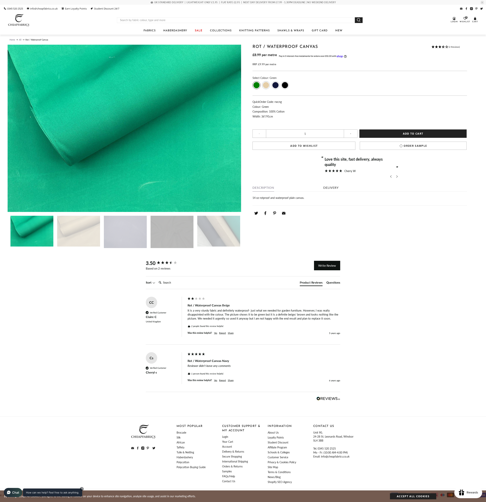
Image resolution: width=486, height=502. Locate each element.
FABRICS (150, 30)
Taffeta (180, 447)
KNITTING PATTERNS (254, 30)
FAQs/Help (228, 476)
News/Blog (274, 477)
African (181, 442)
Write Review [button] (327, 265)
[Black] (285, 85)
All (20, 40)
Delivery (331, 187)
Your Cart (227, 441)
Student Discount (278, 442)
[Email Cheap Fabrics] (461, 8)
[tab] (311, 283)
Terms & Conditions (279, 472)
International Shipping (235, 461)
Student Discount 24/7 (106, 8)
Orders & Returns (232, 466)
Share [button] (231, 332)
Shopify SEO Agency (280, 482)
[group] (166, 263)
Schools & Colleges (279, 452)
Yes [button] (215, 332)
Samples (227, 471)
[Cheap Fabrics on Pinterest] (476, 8)
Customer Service (278, 457)
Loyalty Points (276, 437)
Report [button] (222, 332)
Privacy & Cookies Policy (282, 462)
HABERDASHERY (175, 30)
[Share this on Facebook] (265, 213)
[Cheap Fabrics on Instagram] (471, 8)
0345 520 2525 (15, 8)
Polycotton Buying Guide (191, 467)
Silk (179, 437)
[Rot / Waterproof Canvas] (124, 128)
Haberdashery (185, 457)
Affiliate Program (277, 447)
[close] (482, 2)
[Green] (256, 85)
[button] (445, 49)
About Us (273, 432)
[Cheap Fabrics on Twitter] (481, 8)
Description (263, 187)
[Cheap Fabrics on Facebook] (466, 8)
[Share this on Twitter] (256, 213)
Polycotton (183, 462)
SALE (198, 30)
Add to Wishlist (304, 146)
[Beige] (266, 85)
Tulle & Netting (185, 452)
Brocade (181, 432)
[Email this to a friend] (283, 213)
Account (227, 446)
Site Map (273, 467)
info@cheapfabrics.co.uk (44, 8)
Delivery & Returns (233, 451)
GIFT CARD (320, 30)
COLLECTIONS (221, 30)
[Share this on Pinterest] (274, 213)
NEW (338, 30)
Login (225, 436)
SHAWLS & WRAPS (290, 30)
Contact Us (228, 481)
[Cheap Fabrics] (19, 20)
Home (12, 40)
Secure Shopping (232, 456)
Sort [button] (149, 282)
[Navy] (275, 85)
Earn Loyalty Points (76, 8)
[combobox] (236, 20)
